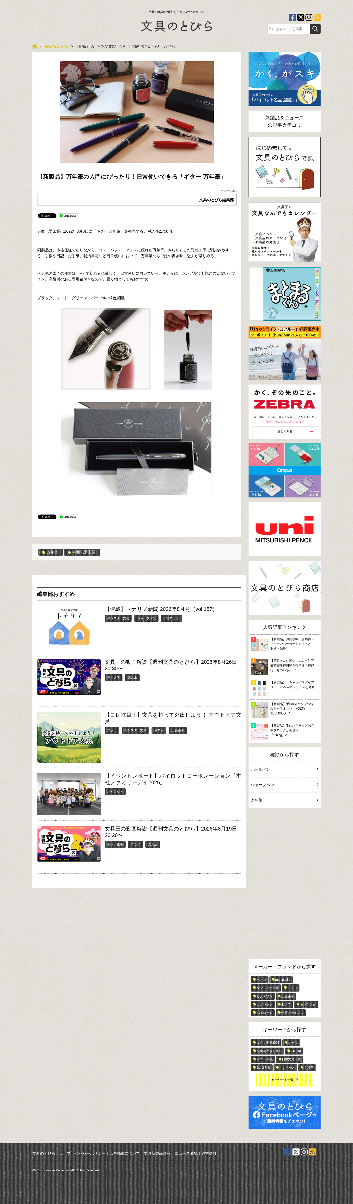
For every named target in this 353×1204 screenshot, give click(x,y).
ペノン (261, 979)
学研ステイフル (292, 1013)
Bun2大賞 (263, 1067)
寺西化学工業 (83, 552)
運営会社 (209, 1153)
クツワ (112, 730)
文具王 (132, 677)
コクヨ (292, 988)
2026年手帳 (265, 1059)
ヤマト (159, 730)
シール (293, 1042)
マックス (113, 677)
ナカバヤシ (264, 1004)
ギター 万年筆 (108, 231)
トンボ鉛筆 (115, 844)
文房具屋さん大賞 (269, 1051)
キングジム (308, 1004)
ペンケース (287, 1067)
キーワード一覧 (282, 1080)
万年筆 (52, 552)
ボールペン (260, 769)
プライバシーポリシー (86, 1153)
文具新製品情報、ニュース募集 (171, 1153)
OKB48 (296, 1051)
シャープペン (146, 618)
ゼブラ (286, 1004)
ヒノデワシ (264, 996)
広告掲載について (124, 1153)
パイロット (171, 618)
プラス (135, 844)
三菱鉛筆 (177, 730)
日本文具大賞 (291, 1059)
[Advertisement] (285, 885)
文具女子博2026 (268, 1042)
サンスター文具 (118, 618)
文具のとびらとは (47, 1153)
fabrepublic (282, 979)
